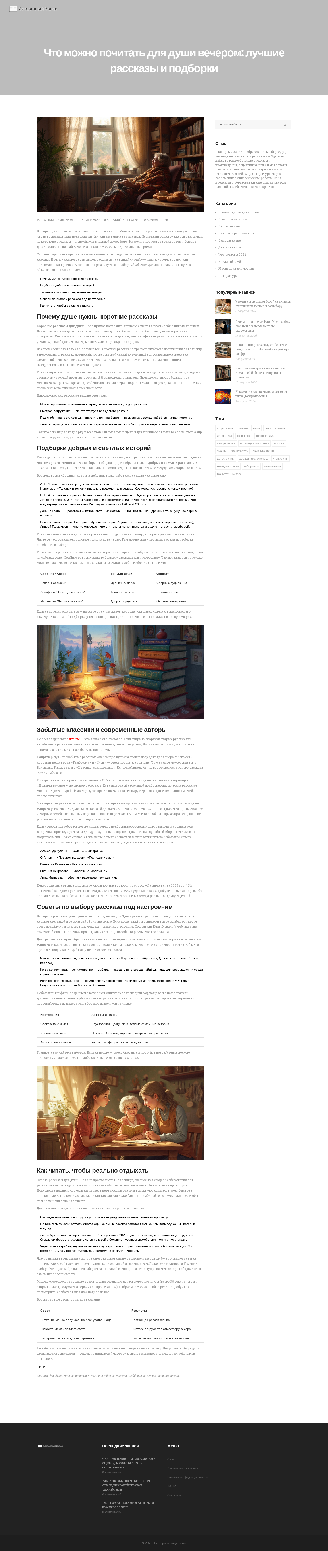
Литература (228, 276)
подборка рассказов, (143, 1375)
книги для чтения (228, 466)
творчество (244, 436)
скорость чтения (275, 428)
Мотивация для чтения (236, 269)
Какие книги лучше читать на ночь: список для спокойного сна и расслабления (127, 1485)
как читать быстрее (229, 474)
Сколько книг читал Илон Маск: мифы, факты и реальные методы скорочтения (262, 326)
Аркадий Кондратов (123, 220)
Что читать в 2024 (232, 255)
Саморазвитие (229, 240)
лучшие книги (272, 466)
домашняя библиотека (253, 458)
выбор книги (251, 466)
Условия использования (182, 1468)
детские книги (226, 458)
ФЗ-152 (172, 1486)
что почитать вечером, (80, 1375)
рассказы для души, (50, 1375)
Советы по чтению (232, 219)
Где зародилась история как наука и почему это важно (128, 1505)
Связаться (174, 1495)
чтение (74, 739)
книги (256, 428)
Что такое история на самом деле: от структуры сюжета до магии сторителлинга (128, 1463)
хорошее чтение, (169, 1375)
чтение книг (280, 458)
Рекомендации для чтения (57, 220)
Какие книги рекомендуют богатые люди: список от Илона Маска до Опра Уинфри (262, 349)
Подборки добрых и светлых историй (67, 285)
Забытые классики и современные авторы (71, 292)
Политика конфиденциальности (187, 1477)
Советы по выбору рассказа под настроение (72, 298)
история (279, 443)
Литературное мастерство (239, 233)
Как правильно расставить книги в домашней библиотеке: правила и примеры (260, 373)
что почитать (239, 451)
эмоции (221, 451)
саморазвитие (226, 443)
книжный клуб (265, 436)
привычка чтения (263, 451)
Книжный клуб (229, 262)
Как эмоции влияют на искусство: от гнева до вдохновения (261, 394)
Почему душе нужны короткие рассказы (69, 278)
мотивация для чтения (254, 443)
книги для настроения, (113, 1375)
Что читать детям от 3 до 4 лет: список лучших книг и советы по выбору (263, 304)
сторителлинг (226, 428)
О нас (170, 1459)
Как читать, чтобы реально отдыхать (66, 305)
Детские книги (229, 247)
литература (224, 436)
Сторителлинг (229, 226)
